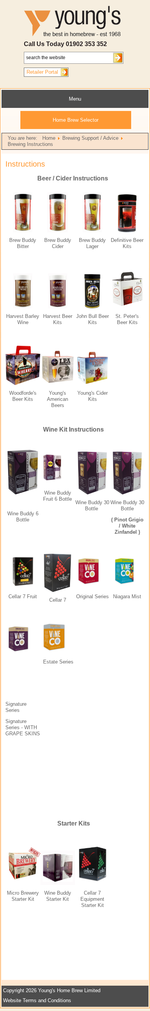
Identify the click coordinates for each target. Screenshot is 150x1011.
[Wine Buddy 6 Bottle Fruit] (57, 467)
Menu (75, 99)
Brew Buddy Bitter (22, 243)
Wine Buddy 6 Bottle (22, 517)
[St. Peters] (127, 306)
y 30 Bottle (97, 505)
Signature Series (16, 707)
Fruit (31, 596)
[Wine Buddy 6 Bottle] (22, 493)
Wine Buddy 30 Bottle (127, 505)
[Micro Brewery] (22, 883)
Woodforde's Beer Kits (23, 396)
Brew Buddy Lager (92, 243)
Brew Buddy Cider (57, 243)
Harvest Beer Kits (57, 319)
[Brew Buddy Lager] (92, 230)
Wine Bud (86, 502)
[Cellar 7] (57, 590)
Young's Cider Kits (92, 396)
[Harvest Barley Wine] (22, 306)
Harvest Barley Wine (22, 319)
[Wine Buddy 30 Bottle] (92, 493)
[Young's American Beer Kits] (57, 383)
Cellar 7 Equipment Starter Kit (92, 899)
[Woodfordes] (22, 383)
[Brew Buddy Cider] (57, 230)
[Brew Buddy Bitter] (22, 230)
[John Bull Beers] (92, 306)
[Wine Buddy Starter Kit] (57, 883)
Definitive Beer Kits (127, 243)
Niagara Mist (127, 596)
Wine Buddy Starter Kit (57, 896)
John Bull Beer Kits (92, 319)
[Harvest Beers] (57, 306)
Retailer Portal (42, 72)
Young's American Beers (57, 399)
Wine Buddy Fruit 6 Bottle (57, 496)
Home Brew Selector (75, 120)
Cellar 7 (16, 596)
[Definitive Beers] (127, 230)
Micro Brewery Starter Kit (23, 896)
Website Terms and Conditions (37, 1000)
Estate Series (58, 662)
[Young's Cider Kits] (92, 383)
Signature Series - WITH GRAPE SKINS (22, 727)
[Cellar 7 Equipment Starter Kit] (92, 883)
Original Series (92, 596)
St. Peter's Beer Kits (127, 319)
